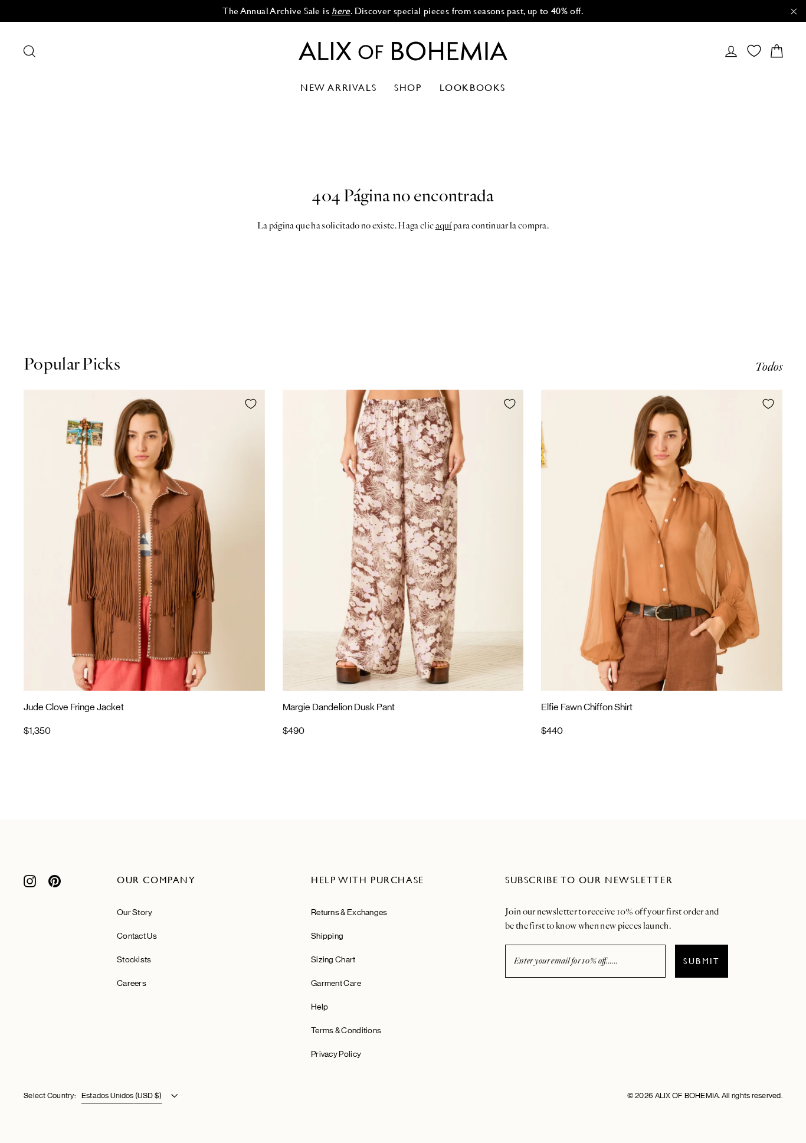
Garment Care (336, 983)
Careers (131, 983)
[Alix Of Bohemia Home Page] (403, 51)
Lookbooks (473, 87)
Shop (407, 87)
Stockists (134, 959)
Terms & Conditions (346, 1030)
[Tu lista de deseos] (754, 50)
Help (319, 1006)
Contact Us (137, 935)
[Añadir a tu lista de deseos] (251, 404)
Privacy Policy (336, 1054)
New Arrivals (338, 87)
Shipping (327, 935)
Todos (768, 367)
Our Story (135, 912)
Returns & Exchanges (349, 912)
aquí (443, 225)
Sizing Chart (333, 959)
